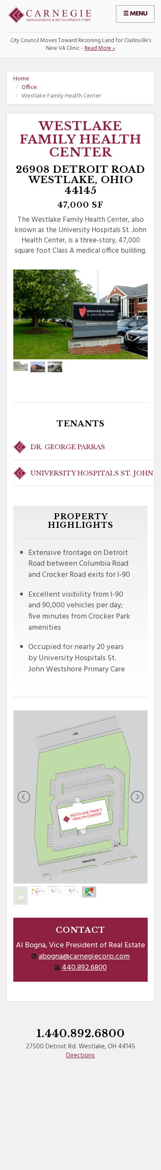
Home (21, 79)
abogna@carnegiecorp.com (84, 956)
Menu (137, 13)
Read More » (100, 48)
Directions (80, 1056)
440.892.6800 (84, 968)
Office (29, 87)
